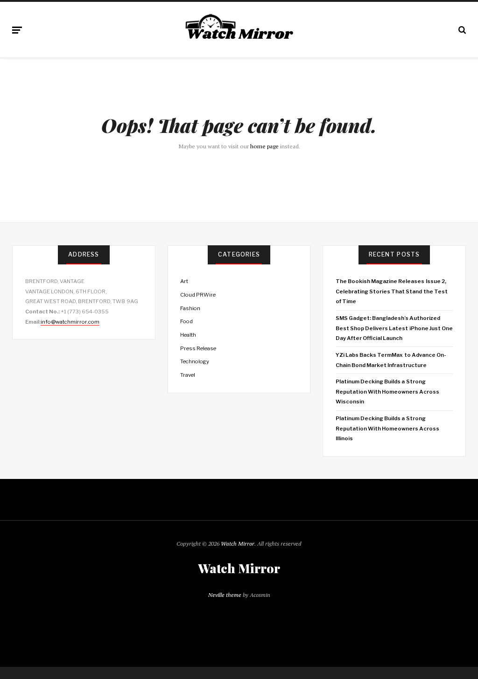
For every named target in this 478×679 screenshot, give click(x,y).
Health (188, 335)
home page (264, 146)
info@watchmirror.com (70, 322)
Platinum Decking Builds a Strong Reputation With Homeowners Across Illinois (388, 428)
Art (184, 281)
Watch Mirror (237, 543)
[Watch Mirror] (239, 28)
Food (186, 321)
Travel (187, 375)
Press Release (198, 348)
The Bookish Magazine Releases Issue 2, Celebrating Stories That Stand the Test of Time (392, 291)
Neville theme (224, 595)
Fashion (190, 308)
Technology (194, 361)
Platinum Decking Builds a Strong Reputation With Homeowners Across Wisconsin (388, 391)
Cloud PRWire (198, 294)
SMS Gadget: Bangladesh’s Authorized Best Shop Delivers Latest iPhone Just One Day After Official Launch (394, 328)
